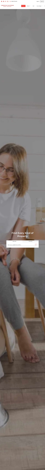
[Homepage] (7, 6)
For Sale (14, 241)
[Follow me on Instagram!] (5, 1)
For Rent (30, 241)
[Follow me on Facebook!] (1, 1)
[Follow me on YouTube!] (7, 1)
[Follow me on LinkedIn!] (3, 1)
